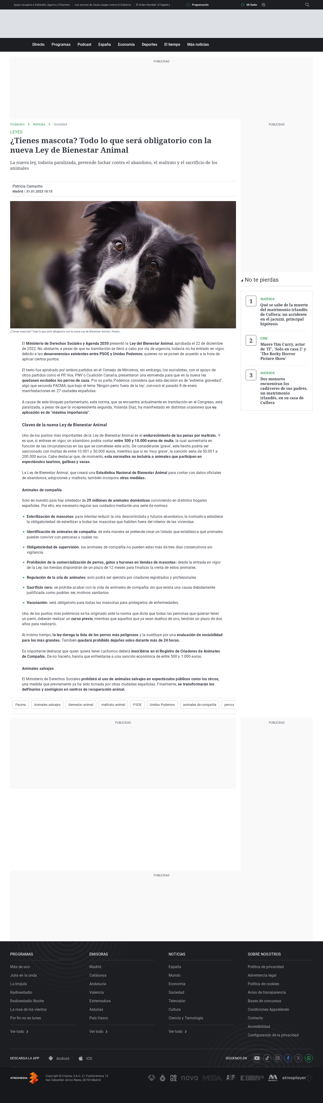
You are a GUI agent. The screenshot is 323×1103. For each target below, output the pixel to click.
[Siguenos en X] (298, 1058)
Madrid (95, 967)
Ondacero (17, 124)
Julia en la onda (23, 975)
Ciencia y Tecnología (186, 1018)
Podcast (84, 44)
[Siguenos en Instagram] (278, 1058)
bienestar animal (81, 705)
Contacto (255, 1018)
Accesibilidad (259, 1026)
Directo (38, 44)
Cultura (175, 1009)
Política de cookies (263, 984)
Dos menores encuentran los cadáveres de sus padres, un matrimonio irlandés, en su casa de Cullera (284, 390)
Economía (126, 44)
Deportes (149, 44)
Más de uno (20, 967)
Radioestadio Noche (27, 1001)
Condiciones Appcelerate (268, 1009)
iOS (88, 1058)
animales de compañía (199, 705)
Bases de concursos (264, 1001)
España (104, 44)
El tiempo (172, 44)
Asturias (96, 1009)
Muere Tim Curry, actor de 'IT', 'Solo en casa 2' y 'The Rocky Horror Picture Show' (283, 351)
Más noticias (198, 44)
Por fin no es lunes (25, 1018)
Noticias (39, 124)
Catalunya (97, 975)
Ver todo (17, 1032)
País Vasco (98, 1018)
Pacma (20, 705)
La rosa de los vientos (28, 1009)
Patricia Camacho (28, 186)
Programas (61, 44)
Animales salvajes (47, 705)
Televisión (177, 1001)
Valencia (96, 992)
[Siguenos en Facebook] (288, 1058)
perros (229, 705)
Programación (200, 4)
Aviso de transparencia (267, 992)
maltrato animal (113, 705)
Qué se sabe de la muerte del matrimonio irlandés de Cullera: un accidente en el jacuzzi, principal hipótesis (284, 314)
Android (62, 1058)
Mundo (174, 975)
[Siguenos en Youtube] (257, 1058)
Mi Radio (252, 4)
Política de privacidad (266, 967)
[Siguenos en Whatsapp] (309, 1058)
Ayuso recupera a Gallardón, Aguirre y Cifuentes (42, 5)
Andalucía (97, 984)
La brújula (18, 984)
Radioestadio (21, 992)
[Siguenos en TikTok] (267, 1058)
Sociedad (60, 124)
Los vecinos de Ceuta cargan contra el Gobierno (103, 5)
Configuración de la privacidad (273, 1035)
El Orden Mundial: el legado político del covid (162, 5)
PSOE (137, 705)
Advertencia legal (262, 975)
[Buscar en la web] (307, 4)
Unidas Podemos (162, 705)
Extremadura (100, 1001)
